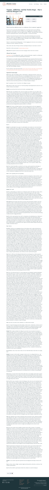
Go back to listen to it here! (23, 48)
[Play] (26, 16)
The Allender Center (11, 13)
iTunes (28, 19)
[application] (34, 16)
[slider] (41, 16)
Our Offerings (36, 4)
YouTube (7, 482)
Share (10, 473)
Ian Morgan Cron (9, 55)
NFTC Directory (42, 0)
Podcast (45, 4)
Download (34, 21)
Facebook (3, 482)
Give (46, 0)
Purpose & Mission (32, 6)
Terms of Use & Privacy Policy (24, 488)
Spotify (34, 19)
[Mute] (39, 16)
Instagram (5, 482)
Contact (37, 0)
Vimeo (9, 482)
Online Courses (36, 6)
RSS (28, 21)
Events (41, 4)
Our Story (30, 4)
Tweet (12, 473)
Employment (21, 484)
